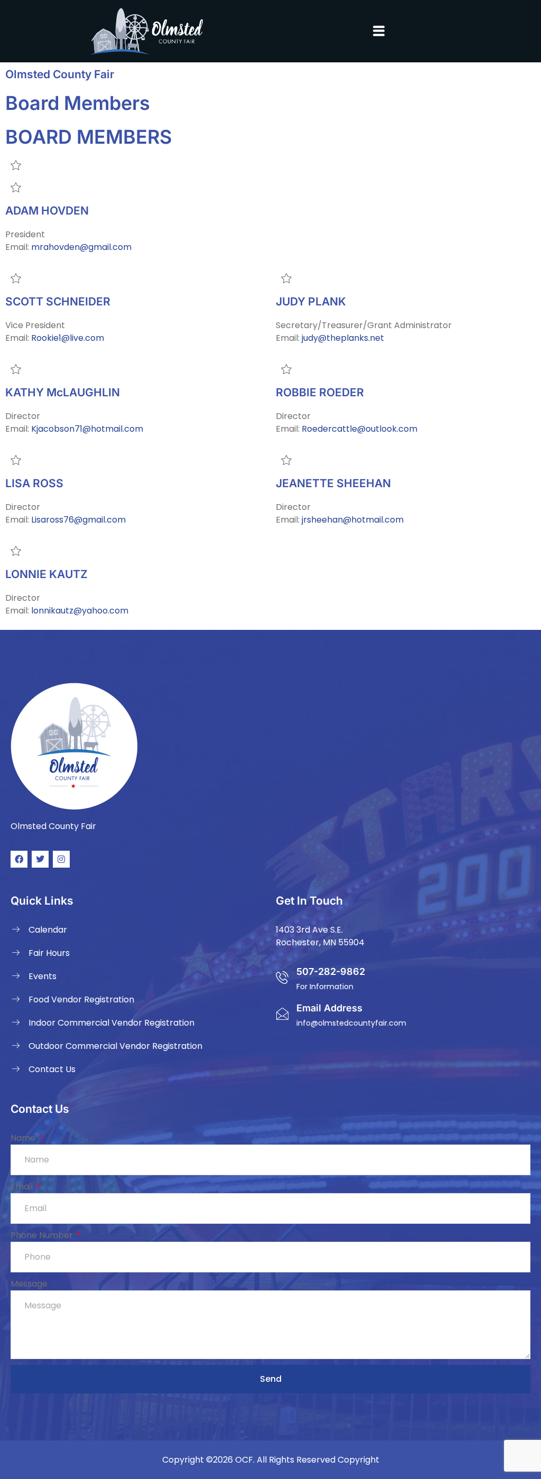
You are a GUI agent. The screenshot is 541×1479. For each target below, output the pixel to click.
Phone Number (43, 1235)
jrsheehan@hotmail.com (353, 520)
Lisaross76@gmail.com (78, 520)
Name (24, 1138)
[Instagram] (61, 859)
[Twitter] (40, 859)
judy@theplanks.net (343, 338)
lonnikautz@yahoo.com (79, 610)
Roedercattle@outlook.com (359, 429)
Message (29, 1284)
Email (23, 1186)
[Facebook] (19, 859)
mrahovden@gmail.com (81, 247)
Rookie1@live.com (67, 338)
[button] (378, 31)
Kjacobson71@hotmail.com (87, 429)
